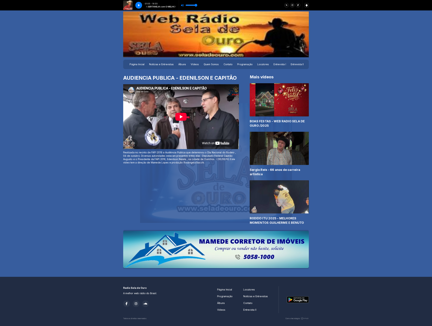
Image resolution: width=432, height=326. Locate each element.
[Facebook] (298, 5)
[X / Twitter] (286, 5)
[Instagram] (292, 5)
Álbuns (182, 64)
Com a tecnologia (292, 318)
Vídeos (195, 64)
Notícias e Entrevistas (161, 64)
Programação (245, 64)
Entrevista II (297, 64)
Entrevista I (280, 64)
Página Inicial (137, 64)
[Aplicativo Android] (306, 5)
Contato (228, 64)
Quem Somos (211, 64)
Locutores (263, 64)
